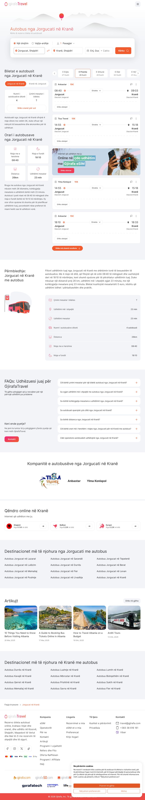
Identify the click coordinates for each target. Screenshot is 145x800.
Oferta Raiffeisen (49, 755)
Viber (123, 732)
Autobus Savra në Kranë (63, 688)
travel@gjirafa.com (130, 723)
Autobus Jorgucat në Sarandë (67, 558)
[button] (99, 383)
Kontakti (11, 439)
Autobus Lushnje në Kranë (64, 669)
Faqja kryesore (11, 704)
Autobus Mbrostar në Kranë (65, 676)
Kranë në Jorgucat (37, 83)
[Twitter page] (21, 748)
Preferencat (72, 732)
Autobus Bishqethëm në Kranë (113, 676)
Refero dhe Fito (48, 750)
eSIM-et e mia (73, 727)
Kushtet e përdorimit (100, 723)
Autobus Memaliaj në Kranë (19, 688)
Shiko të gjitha (131, 601)
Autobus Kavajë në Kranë (18, 676)
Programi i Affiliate (50, 759)
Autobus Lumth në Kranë (110, 669)
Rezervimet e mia (75, 723)
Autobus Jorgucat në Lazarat (20, 558)
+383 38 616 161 (129, 727)
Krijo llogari (72, 736)
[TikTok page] (29, 748)
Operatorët (46, 727)
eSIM (42, 723)
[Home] (16, 4)
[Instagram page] (14, 748)
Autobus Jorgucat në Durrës (66, 565)
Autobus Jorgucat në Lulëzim (20, 565)
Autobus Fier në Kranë (108, 688)
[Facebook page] (7, 748)
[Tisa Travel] (50, 481)
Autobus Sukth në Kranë (109, 682)
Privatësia (94, 727)
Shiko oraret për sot (26, 108)
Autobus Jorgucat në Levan (111, 571)
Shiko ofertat (66, 170)
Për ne (43, 732)
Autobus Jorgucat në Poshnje (20, 577)
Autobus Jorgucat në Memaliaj (21, 571)
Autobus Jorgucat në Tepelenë (113, 558)
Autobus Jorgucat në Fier (64, 571)
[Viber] (117, 732)
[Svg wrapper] (22, 778)
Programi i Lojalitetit (51, 746)
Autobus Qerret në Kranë (18, 682)
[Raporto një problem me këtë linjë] (131, 84)
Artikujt (44, 741)
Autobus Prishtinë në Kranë (65, 682)
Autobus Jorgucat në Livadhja (67, 577)
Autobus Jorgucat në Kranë (111, 577)
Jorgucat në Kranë (15, 83)
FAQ (42, 764)
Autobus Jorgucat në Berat (111, 565)
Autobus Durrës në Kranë (18, 669)
